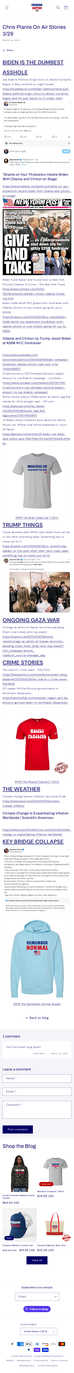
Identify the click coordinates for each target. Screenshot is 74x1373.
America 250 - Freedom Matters (35, 1356)
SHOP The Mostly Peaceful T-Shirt (37, 782)
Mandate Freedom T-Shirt (50, 1191)
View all (37, 1260)
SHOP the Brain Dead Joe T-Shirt (37, 517)
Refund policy (24, 1360)
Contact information (48, 1365)
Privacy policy (41, 1360)
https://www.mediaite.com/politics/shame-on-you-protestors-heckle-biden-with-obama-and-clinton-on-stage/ (37, 191)
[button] (7, 7)
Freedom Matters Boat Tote (51, 1245)
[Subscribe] (55, 1297)
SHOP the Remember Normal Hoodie (37, 1004)
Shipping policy (27, 1365)
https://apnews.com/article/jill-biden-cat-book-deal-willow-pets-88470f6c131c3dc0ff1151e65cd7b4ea (36, 438)
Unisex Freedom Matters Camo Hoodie (19, 1196)
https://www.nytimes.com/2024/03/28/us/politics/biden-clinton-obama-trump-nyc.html (34, 293)
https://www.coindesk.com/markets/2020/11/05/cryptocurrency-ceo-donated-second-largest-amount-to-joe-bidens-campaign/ (34, 387)
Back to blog (39, 1018)
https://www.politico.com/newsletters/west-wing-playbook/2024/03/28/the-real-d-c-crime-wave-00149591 (35, 679)
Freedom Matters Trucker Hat (18, 1245)
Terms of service (59, 1360)
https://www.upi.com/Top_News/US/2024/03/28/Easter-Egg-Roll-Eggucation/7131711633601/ (24, 410)
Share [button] (10, 50)
